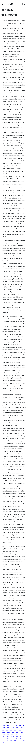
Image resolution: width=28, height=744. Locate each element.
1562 (22, 727)
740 (24, 725)
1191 (17, 727)
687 (20, 725)
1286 (4, 725)
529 (12, 734)
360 (20, 734)
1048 (4, 732)
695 (17, 736)
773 (12, 738)
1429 (17, 732)
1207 (4, 727)
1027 (8, 738)
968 (19, 740)
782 (8, 725)
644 (11, 740)
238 (16, 725)
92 (7, 740)
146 (8, 736)
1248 (20, 730)
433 (20, 738)
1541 (4, 734)
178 (3, 738)
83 (12, 725)
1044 (4, 736)
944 (21, 736)
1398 (8, 732)
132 (15, 730)
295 (16, 738)
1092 (12, 727)
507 (3, 742)
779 (3, 740)
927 (8, 727)
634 (11, 730)
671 (13, 732)
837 (15, 740)
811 (22, 732)
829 (8, 734)
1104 (12, 736)
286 (7, 730)
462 (16, 734)
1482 (24, 740)
